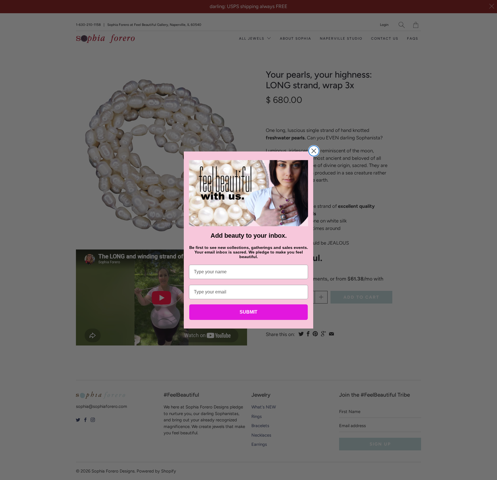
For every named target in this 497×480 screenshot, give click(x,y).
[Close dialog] (314, 151)
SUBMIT (248, 312)
